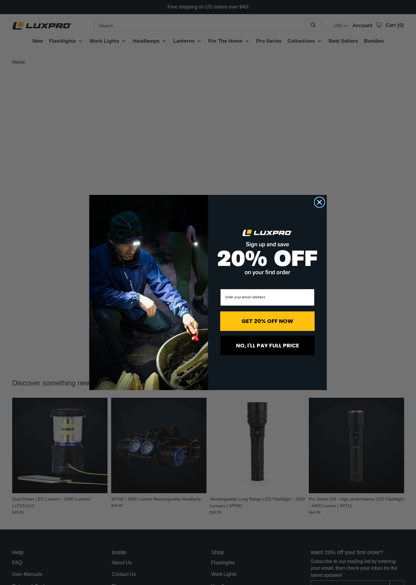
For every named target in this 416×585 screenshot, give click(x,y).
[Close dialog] (319, 202)
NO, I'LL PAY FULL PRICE (267, 345)
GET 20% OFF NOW (267, 321)
